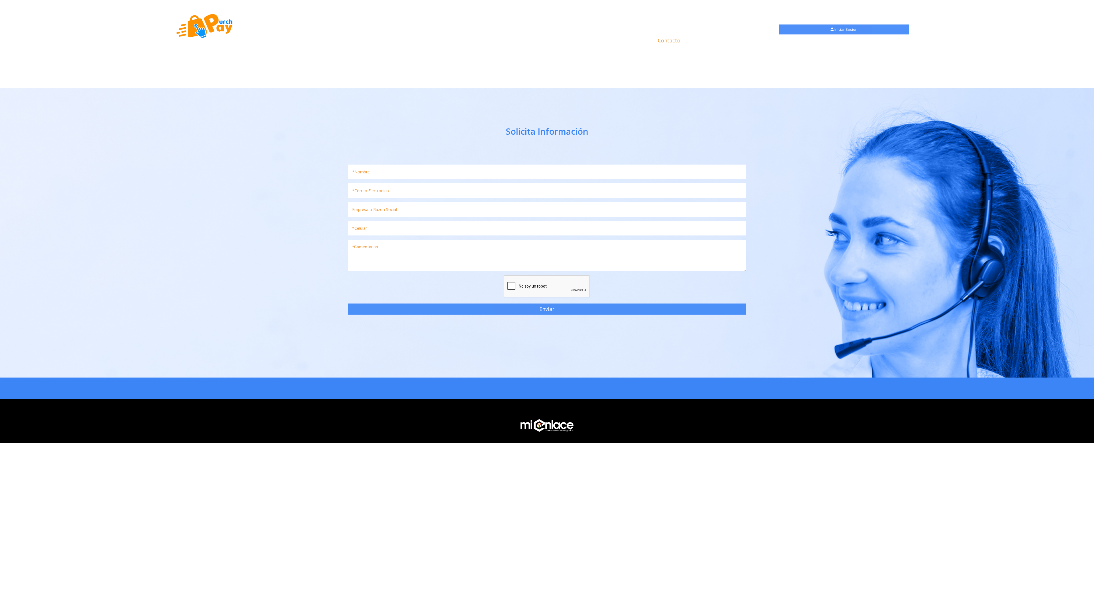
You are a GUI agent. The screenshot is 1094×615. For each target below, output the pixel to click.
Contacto (669, 40)
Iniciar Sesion (846, 29)
